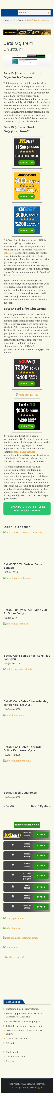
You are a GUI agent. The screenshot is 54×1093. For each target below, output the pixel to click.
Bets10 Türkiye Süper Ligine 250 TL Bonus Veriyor (25, 611)
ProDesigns (36, 1087)
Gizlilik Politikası (15, 1056)
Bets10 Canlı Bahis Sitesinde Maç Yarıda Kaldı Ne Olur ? (25, 703)
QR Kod (10, 1043)
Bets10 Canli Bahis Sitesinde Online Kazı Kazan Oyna (22, 748)
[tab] (26, 835)
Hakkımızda (12, 1052)
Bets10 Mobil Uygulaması (20, 792)
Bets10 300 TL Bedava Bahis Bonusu (22, 566)
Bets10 (10, 806)
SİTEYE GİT (41, 834)
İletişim (10, 1061)
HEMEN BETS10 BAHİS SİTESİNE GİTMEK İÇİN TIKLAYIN (27, 508)
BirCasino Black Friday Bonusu (22, 1009)
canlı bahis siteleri (24, 452)
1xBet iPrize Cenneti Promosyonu (24, 1026)
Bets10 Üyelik (39, 806)
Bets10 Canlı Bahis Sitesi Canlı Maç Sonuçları (26, 657)
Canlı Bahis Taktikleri (17, 1038)
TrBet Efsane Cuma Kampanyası (23, 1021)
